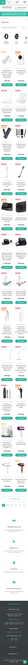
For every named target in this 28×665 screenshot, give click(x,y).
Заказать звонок (21, 9)
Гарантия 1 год (14, 548)
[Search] (24, 14)
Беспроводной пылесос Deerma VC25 (7, 184)
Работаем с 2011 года (14, 527)
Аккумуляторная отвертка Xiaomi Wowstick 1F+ (21, 145)
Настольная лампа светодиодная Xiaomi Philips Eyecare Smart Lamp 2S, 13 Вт (21, 369)
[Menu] (2, 2)
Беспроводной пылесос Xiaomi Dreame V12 (21, 184)
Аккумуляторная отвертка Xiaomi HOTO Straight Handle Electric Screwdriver (7, 147)
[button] (22, 7)
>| (24, 505)
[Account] (9, 2)
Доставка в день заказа (14, 588)
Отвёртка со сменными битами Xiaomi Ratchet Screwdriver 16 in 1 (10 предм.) (7, 407)
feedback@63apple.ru (14, 619)
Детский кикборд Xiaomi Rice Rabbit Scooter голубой (7, 293)
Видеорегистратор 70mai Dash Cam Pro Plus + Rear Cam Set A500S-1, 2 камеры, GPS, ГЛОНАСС (6, 256)
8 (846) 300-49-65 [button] (14, 604)
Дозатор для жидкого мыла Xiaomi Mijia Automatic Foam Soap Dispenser (21, 330)
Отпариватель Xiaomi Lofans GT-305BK (21, 405)
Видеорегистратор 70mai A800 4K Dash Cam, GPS (7, 219)
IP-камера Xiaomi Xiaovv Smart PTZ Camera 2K (21, 72)
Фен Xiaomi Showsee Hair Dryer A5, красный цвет (21, 481)
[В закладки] (12, 52)
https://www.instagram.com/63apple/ (16, 639)
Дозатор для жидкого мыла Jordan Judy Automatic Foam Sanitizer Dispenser (7, 330)
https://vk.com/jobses (12, 639)
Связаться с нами (14, 609)
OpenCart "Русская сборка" (17, 660)
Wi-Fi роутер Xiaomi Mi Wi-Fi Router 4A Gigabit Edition (7, 110)
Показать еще (15, 499)
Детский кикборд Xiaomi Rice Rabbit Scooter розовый (21, 293)
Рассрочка (14, 569)
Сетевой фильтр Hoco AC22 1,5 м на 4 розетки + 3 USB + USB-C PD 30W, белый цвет (7, 74)
